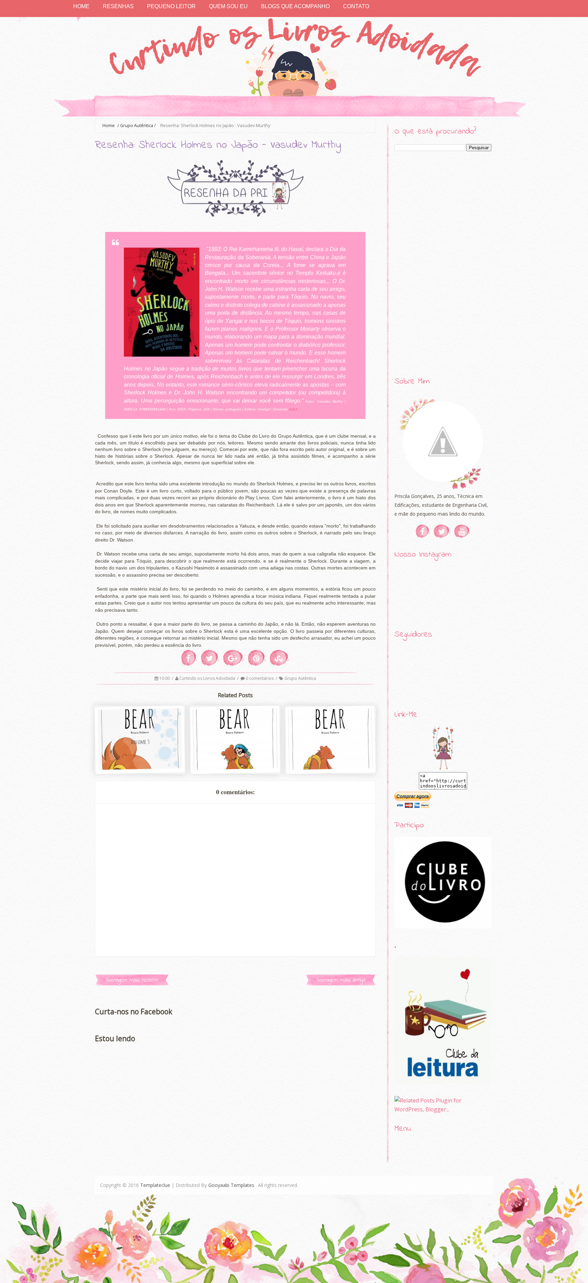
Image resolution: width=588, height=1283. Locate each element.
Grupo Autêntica (136, 125)
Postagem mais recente (132, 980)
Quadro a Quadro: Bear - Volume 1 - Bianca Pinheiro (331, 758)
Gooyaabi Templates (231, 1185)
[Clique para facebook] (423, 531)
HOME (81, 6)
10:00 (165, 678)
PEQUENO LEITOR (171, 6)
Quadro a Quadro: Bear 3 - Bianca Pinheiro (140, 758)
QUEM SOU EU (228, 6)
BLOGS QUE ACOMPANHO (295, 6)
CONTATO (356, 6)
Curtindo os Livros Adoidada (207, 678)
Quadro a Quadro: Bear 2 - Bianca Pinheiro (236, 758)
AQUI (293, 409)
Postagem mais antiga (340, 980)
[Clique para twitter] (442, 531)
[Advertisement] (442, 264)
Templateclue (155, 1185)
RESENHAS (118, 6)
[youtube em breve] (462, 531)
